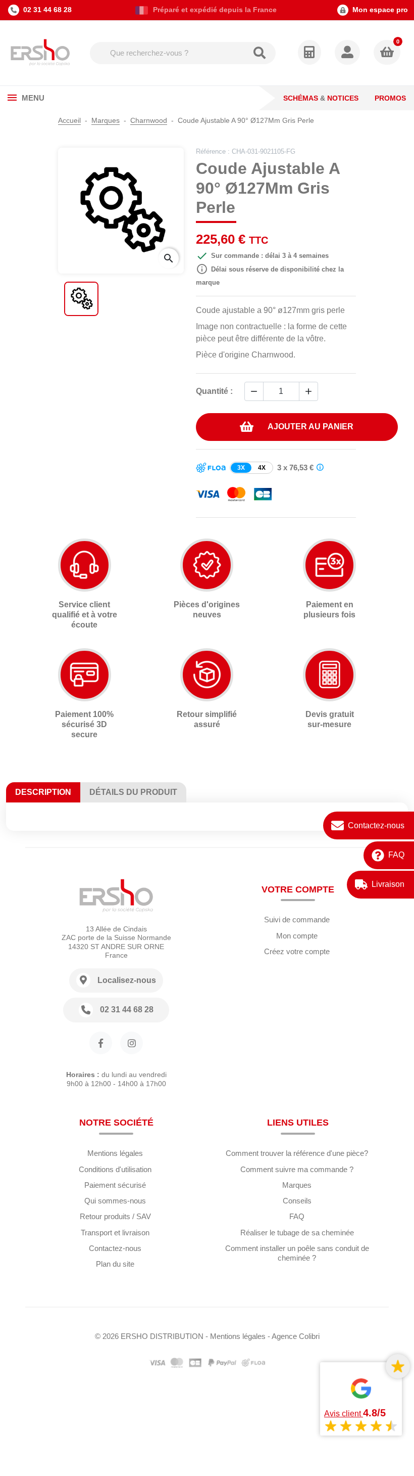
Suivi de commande (297, 919)
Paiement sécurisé (115, 1185)
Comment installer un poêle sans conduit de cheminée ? (297, 1253)
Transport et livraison (115, 1232)
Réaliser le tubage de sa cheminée (297, 1232)
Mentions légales (115, 1153)
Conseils (297, 1200)
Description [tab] (43, 792)
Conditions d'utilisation (115, 1169)
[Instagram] (131, 1043)
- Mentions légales (235, 1336)
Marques (297, 1185)
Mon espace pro (380, 10)
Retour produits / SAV (115, 1216)
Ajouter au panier (310, 426)
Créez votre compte (297, 951)
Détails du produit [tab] (133, 792)
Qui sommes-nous (115, 1200)
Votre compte (298, 889)
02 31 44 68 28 (47, 10)
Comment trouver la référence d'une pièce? (297, 1153)
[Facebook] (100, 1043)
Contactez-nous (376, 825)
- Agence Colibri (294, 1336)
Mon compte (297, 935)
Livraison (388, 884)
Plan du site (115, 1264)
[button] (348, 53)
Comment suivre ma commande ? (296, 1169)
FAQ (396, 855)
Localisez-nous (126, 980)
